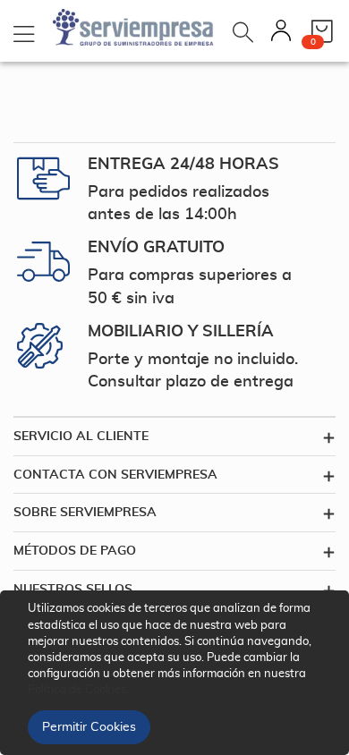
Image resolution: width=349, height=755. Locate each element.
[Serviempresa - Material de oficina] (133, 27)
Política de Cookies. (78, 690)
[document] (177, 672)
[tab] (174, 436)
